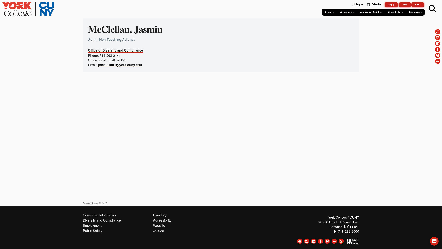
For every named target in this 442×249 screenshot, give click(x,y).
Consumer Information (99, 214)
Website (159, 224)
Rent (417, 4)
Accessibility (162, 219)
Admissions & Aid (369, 12)
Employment (92, 224)
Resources (414, 12)
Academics (346, 12)
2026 (158, 229)
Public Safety (92, 229)
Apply (391, 4)
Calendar (376, 4)
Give (404, 4)
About (328, 12)
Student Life (394, 12)
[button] (434, 241)
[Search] (432, 8)
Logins (359, 4)
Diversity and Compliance (102, 219)
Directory (159, 214)
